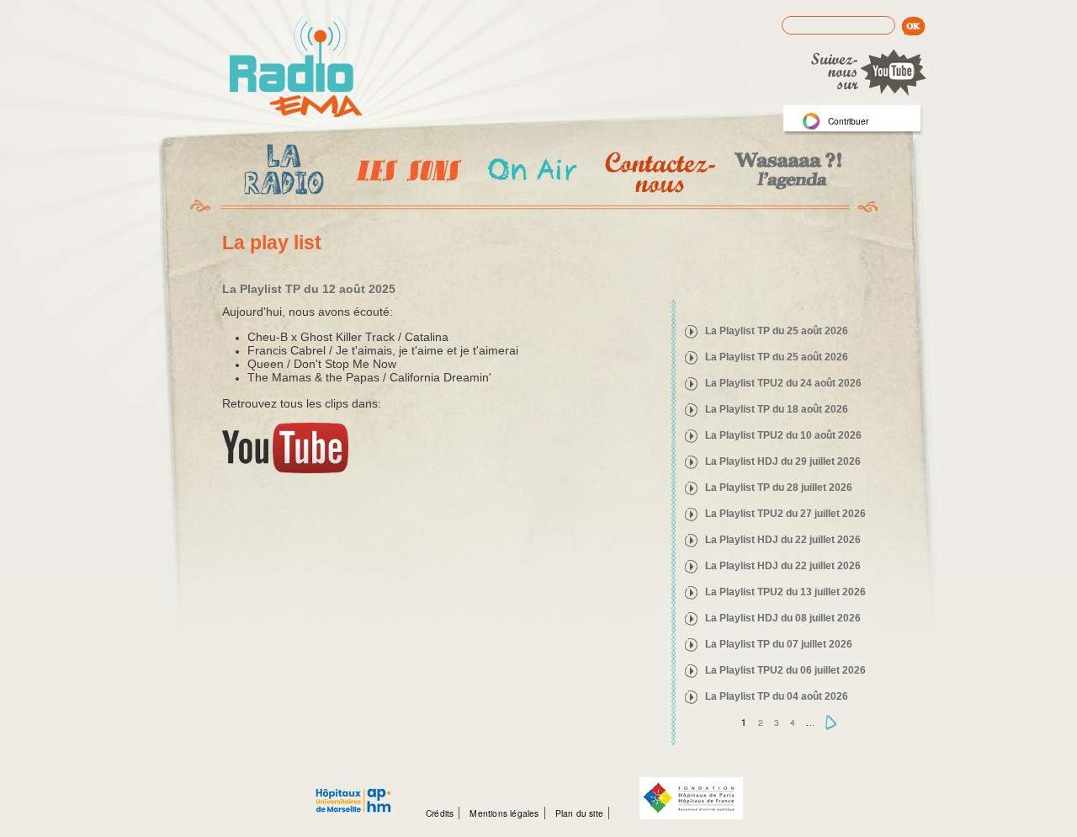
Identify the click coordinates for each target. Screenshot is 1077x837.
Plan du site (579, 813)
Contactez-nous (658, 172)
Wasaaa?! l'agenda (785, 172)
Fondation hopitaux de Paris (691, 798)
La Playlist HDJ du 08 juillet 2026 (783, 618)
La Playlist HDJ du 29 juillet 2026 (783, 461)
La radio (281, 172)
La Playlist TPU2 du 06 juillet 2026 (785, 670)
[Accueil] (296, 68)
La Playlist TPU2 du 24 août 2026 (783, 383)
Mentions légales (504, 813)
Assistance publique (353, 791)
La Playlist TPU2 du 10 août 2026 (783, 435)
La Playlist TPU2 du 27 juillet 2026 (785, 514)
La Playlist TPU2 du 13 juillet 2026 (785, 592)
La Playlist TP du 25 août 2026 (776, 331)
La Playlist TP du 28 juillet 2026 (778, 487)
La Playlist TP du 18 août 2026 (776, 409)
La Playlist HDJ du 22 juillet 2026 (783, 540)
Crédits (440, 813)
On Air (531, 172)
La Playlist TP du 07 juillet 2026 (778, 644)
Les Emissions (405, 172)
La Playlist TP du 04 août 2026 (776, 696)
